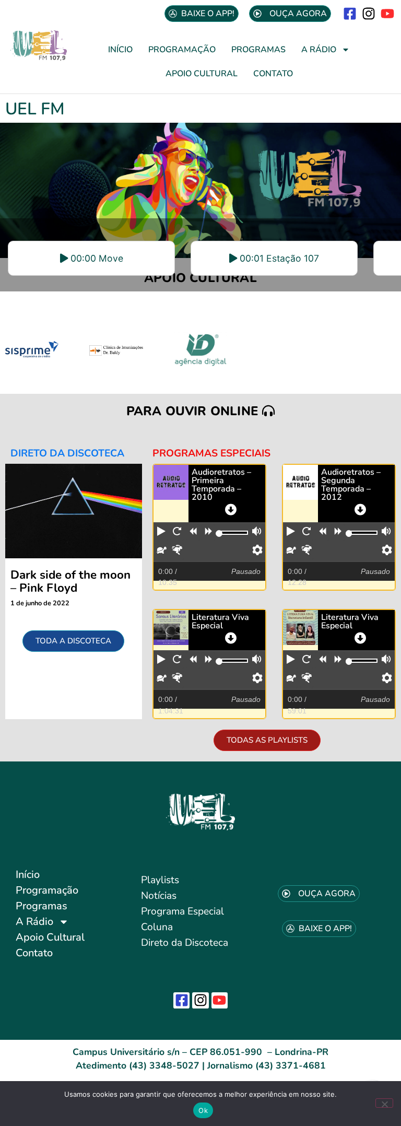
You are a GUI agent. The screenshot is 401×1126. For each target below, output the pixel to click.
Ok (203, 1110)
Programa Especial (182, 911)
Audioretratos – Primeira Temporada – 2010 (221, 484)
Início (120, 49)
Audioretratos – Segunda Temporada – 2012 (351, 484)
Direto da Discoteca (184, 942)
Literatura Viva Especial (220, 621)
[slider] (219, 533)
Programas (258, 49)
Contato (273, 73)
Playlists (160, 880)
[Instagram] (369, 13)
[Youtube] (388, 13)
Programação (182, 49)
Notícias (158, 895)
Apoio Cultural (202, 73)
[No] (384, 1103)
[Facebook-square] (349, 13)
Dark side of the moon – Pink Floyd (70, 581)
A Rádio (318, 49)
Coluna (157, 927)
